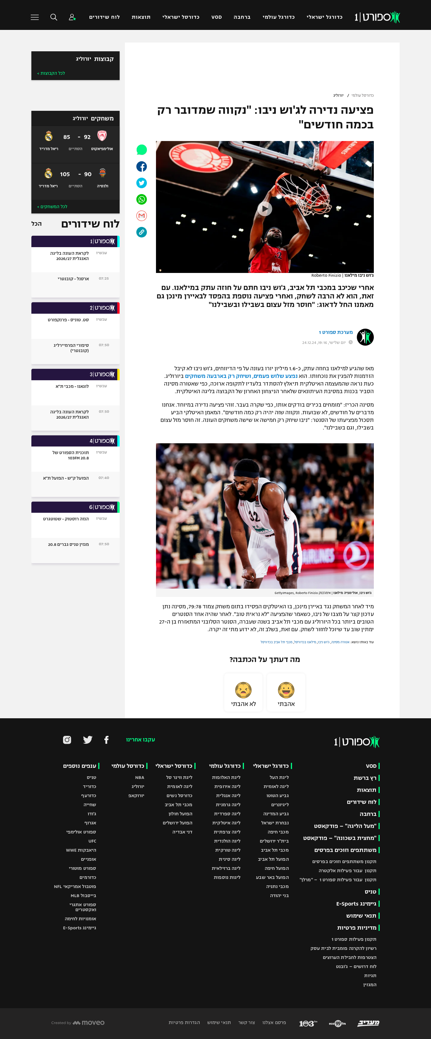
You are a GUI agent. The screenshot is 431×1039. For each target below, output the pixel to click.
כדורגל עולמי (279, 17)
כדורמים (87, 877)
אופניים (88, 859)
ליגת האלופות (226, 777)
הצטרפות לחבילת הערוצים (349, 957)
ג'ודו (92, 813)
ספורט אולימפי (81, 831)
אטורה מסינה (340, 642)
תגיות (370, 975)
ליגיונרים (280, 804)
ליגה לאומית (276, 786)
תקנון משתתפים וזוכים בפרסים (344, 861)
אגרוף (90, 822)
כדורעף (88, 795)
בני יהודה (279, 895)
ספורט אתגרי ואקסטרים (82, 907)
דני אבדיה (182, 831)
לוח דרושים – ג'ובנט (356, 966)
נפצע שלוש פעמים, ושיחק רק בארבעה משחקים (241, 376)
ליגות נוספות (227, 877)
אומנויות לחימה (80, 918)
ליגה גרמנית (228, 804)
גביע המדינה (276, 813)
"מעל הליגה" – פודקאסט (345, 826)
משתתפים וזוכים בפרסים (345, 850)
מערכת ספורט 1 (336, 332)
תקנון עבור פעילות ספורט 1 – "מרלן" (338, 879)
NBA (139, 777)
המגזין (369, 984)
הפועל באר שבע (272, 877)
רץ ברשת (365, 778)
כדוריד (89, 786)
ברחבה (242, 17)
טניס (370, 892)
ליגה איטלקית (226, 822)
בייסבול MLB (83, 895)
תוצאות (141, 17)
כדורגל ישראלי (325, 17)
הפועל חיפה (277, 868)
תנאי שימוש (361, 916)
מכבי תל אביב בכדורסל (276, 642)
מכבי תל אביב (275, 850)
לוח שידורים (104, 17)
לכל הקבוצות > (51, 73)
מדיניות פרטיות (356, 928)
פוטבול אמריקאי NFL (75, 886)
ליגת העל (279, 777)
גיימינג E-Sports (356, 904)
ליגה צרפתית (227, 831)
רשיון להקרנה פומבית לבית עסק (343, 948)
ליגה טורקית (227, 850)
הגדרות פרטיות (184, 1022)
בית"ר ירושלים (274, 840)
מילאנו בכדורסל (305, 642)
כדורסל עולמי (363, 96)
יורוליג (338, 96)
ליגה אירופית (227, 786)
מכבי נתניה (277, 886)
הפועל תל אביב (273, 859)
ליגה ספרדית (227, 813)
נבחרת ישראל (275, 822)
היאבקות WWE (81, 850)
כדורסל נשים (179, 795)
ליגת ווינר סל (179, 777)
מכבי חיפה (278, 831)
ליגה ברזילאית (226, 868)
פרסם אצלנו (273, 1022)
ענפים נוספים (79, 766)
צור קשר (246, 1022)
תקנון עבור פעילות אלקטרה (347, 870)
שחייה (90, 804)
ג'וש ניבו (324, 642)
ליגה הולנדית (227, 840)
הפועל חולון (180, 813)
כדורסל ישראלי (181, 17)
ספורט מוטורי (82, 868)
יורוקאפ (136, 795)
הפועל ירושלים (177, 822)
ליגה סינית (229, 859)
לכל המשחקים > (52, 206)
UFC (92, 840)
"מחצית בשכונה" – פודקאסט (339, 838)
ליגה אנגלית (228, 795)
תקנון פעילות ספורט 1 (354, 939)
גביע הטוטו (278, 795)
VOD (216, 17)
